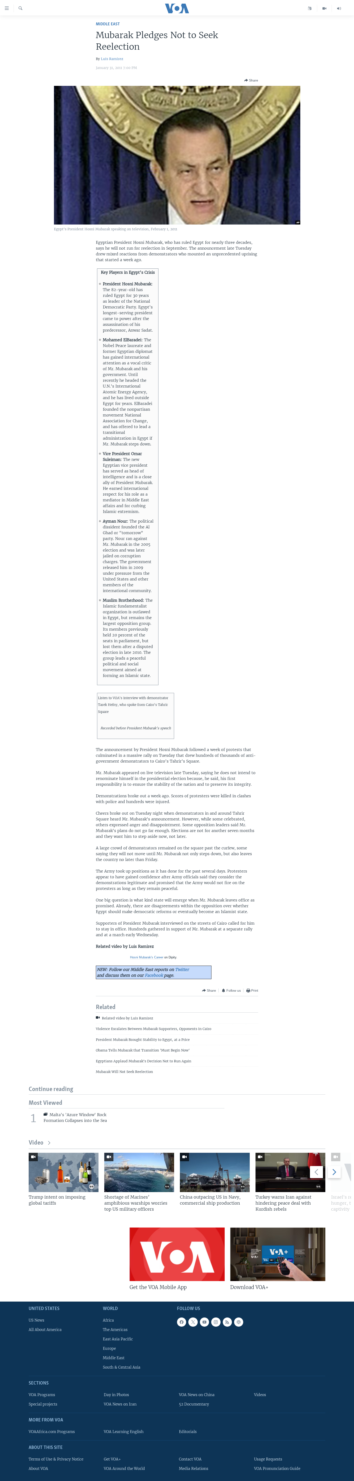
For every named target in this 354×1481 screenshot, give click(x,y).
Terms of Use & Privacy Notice (56, 1459)
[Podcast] (238, 1322)
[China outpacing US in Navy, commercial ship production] (215, 1172)
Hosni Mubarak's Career (146, 957)
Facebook (154, 975)
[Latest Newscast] (339, 8)
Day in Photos (116, 1394)
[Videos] (324, 8)
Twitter (182, 969)
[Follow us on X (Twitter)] (192, 1322)
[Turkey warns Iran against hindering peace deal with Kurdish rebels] (290, 1172)
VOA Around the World (124, 1468)
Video (36, 1143)
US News (36, 1320)
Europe (109, 1348)
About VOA (38, 1468)
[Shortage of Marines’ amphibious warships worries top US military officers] (139, 1172)
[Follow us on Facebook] (181, 1322)
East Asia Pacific (118, 1339)
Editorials (188, 1431)
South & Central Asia (121, 1367)
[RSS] (227, 1322)
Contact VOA (190, 1459)
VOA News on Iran (120, 1404)
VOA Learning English (124, 1431)
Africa (108, 1320)
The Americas (115, 1329)
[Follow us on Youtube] (204, 1322)
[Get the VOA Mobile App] (177, 1254)
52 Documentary (194, 1404)
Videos (260, 1394)
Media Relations (193, 1468)
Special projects (43, 1404)
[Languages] (309, 8)
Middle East (108, 24)
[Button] (251, 80)
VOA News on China (197, 1394)
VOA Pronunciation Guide (277, 1468)
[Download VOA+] (277, 1254)
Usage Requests (268, 1459)
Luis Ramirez (112, 59)
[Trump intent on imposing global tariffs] (63, 1172)
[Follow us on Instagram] (215, 1322)
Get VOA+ (112, 1459)
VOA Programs (42, 1394)
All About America (45, 1329)
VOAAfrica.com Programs (52, 1431)
